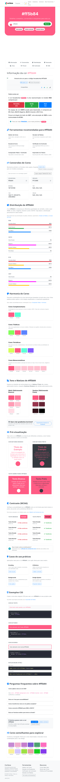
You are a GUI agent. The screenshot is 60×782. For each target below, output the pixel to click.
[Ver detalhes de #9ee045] (24, 751)
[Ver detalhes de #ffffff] (18, 411)
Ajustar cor (24, 82)
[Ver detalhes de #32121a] (35, 411)
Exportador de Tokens (31, 599)
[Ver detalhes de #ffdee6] (11, 411)
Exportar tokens (40, 29)
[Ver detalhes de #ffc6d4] (24, 368)
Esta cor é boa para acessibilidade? (18, 699)
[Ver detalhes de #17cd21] (37, 751)
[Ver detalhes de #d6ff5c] (11, 350)
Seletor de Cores (27, 767)
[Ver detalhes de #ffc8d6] (18, 368)
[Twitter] (44, 87)
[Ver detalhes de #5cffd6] (18, 314)
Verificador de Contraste (29, 771)
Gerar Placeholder (35, 82)
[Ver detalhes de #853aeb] (43, 751)
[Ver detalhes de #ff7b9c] (18, 397)
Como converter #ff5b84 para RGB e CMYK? (21, 708)
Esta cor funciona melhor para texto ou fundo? (21, 712)
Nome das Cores (44, 769)
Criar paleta (12, 584)
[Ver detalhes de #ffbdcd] (18, 404)
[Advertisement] (30, 49)
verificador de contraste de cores (28, 548)
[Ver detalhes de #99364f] (35, 404)
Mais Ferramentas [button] (49, 1)
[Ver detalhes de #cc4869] (42, 397)
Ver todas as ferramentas (29, 775)
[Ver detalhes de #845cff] (31, 350)
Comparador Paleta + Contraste (39, 302)
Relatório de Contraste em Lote (37, 512)
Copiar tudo (41, 166)
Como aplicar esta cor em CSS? (17, 688)
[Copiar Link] (50, 87)
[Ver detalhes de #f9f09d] (11, 751)
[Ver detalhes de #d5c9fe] (18, 751)
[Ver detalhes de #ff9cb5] (11, 404)
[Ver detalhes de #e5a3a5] (31, 751)
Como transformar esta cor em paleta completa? (22, 704)
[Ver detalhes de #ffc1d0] (37, 368)
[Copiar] (26, 181)
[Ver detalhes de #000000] (42, 411)
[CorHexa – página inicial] (9, 3)
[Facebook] (42, 87)
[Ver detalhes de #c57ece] (24, 745)
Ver (48, 24)
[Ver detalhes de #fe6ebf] (43, 745)
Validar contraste (29, 29)
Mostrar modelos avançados (45, 169)
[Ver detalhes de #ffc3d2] (31, 368)
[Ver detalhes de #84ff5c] (11, 332)
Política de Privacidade (46, 771)
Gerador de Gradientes (28, 769)
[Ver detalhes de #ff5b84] (11, 314)
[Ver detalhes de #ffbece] (43, 368)
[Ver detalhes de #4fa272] (37, 745)
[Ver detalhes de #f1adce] (18, 745)
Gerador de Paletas (43, 215)
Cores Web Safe (44, 767)
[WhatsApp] (47, 87)
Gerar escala (12, 571)
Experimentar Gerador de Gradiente (43, 423)
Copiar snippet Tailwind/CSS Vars (43, 173)
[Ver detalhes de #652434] (42, 404)
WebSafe (24, 121)
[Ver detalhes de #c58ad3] (11, 745)
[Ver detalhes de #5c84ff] (24, 332)
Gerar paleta (19, 29)
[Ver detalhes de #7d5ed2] (31, 745)
